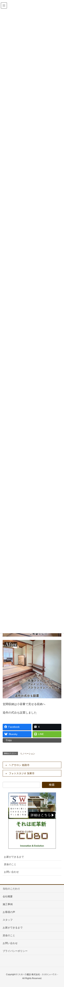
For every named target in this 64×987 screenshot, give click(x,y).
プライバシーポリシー (15, 951)
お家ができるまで (14, 856)
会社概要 (8, 896)
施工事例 (8, 904)
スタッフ (8, 919)
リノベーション (27, 753)
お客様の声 (9, 912)
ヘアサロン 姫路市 (19, 765)
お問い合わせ (11, 871)
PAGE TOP (59, 954)
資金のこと (10, 864)
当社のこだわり (11, 888)
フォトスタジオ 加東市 (21, 773)
